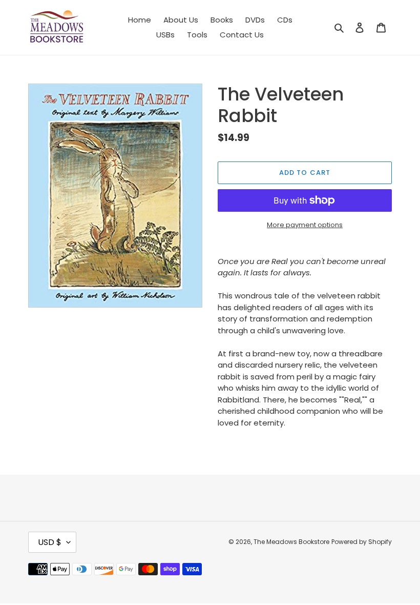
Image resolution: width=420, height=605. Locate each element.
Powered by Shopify (361, 541)
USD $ (49, 542)
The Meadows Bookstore (291, 541)
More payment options (305, 225)
